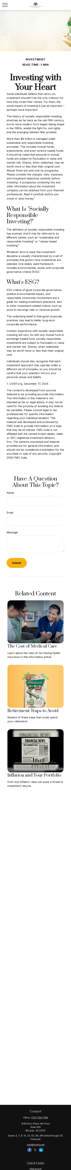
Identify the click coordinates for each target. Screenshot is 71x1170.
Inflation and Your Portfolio (34, 775)
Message (12, 532)
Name (10, 492)
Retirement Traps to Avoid (32, 711)
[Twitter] (35, 1150)
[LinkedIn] (41, 1150)
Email (10, 512)
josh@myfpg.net (35, 1144)
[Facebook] (29, 1150)
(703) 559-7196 (39, 1117)
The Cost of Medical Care (32, 646)
